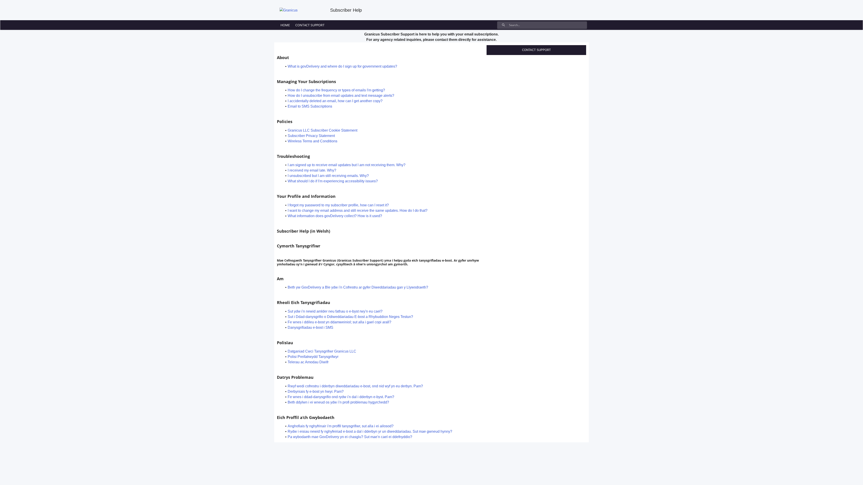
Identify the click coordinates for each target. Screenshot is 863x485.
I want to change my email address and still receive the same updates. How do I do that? (357, 210)
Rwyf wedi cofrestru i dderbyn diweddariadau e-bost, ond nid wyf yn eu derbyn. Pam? (355, 386)
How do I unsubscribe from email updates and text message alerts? (341, 95)
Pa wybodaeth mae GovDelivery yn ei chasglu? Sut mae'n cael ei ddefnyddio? (350, 437)
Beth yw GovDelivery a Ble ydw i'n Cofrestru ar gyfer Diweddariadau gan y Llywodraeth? (358, 287)
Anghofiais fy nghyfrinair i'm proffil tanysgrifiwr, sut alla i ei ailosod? (341, 426)
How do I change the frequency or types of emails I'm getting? (336, 90)
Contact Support (536, 50)
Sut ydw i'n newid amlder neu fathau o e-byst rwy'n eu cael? (335, 311)
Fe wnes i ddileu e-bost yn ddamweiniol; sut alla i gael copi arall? (339, 322)
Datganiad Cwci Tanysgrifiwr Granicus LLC (322, 351)
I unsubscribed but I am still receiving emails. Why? (328, 176)
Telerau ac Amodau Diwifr (308, 362)
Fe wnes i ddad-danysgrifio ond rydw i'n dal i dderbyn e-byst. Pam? (341, 397)
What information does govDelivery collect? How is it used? (335, 216)
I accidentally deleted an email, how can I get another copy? (335, 101)
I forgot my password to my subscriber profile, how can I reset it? (338, 205)
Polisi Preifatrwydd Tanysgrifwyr (313, 357)
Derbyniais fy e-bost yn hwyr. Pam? (316, 391)
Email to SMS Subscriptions (310, 106)
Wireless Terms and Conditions (312, 141)
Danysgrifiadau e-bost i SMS (310, 327)
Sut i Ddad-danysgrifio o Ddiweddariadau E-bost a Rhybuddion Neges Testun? (350, 317)
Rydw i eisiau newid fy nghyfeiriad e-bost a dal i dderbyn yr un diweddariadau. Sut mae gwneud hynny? (370, 431)
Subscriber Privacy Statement (311, 136)
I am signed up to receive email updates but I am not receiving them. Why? (346, 165)
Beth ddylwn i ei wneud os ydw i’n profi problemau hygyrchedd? (338, 402)
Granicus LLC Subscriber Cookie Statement (322, 130)
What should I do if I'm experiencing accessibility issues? (333, 181)
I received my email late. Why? (312, 170)
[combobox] (548, 25)
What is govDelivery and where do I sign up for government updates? (342, 66)
